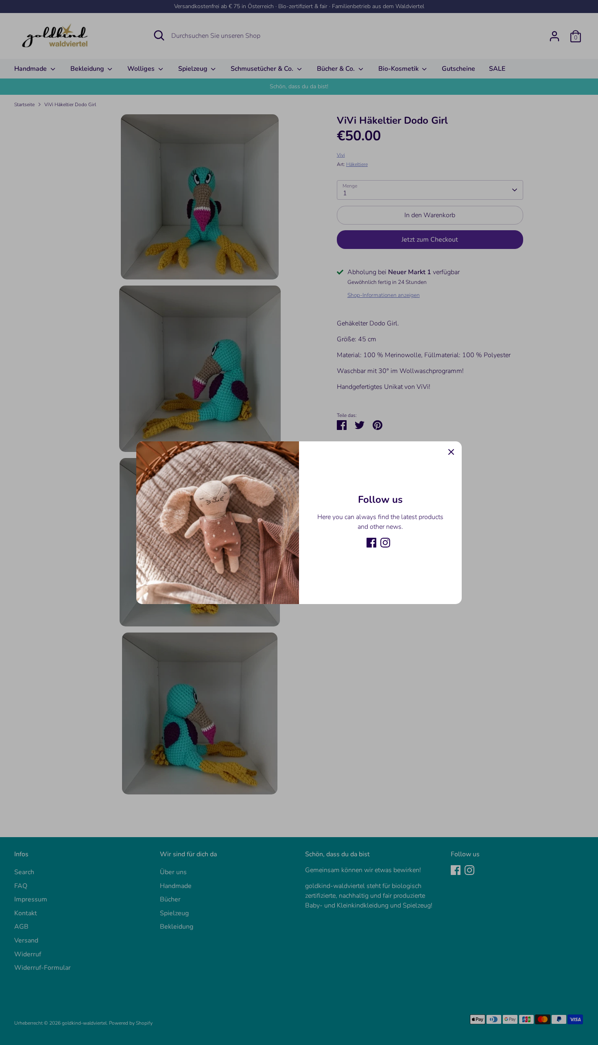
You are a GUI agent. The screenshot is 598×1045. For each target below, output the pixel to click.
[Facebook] (371, 543)
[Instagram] (385, 543)
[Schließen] (451, 452)
